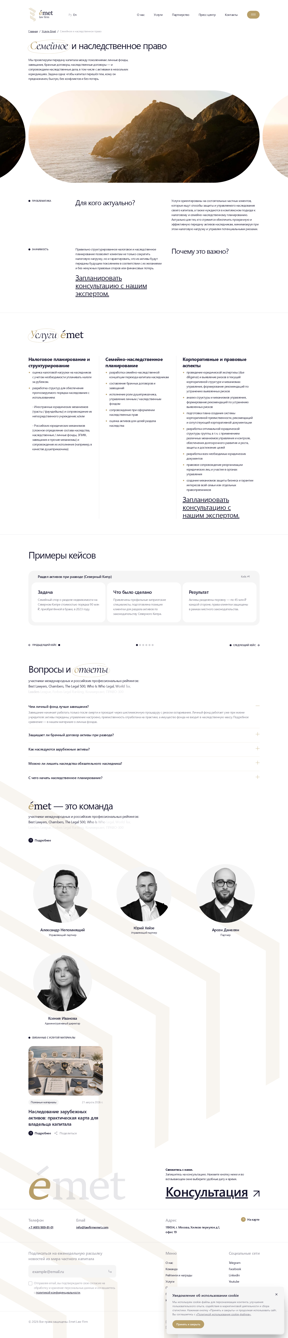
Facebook (235, 1269)
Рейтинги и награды (179, 1275)
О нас (140, 15)
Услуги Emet (49, 31)
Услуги (158, 15)
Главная (33, 31)
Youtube (234, 1281)
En (74, 15)
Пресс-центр (207, 15)
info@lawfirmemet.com (92, 1227)
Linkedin (234, 1275)
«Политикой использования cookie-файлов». (223, 1314)
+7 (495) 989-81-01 (40, 1227)
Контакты (231, 15)
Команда (171, 1269)
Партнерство (180, 15)
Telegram (235, 1263)
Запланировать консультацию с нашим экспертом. (111, 285)
